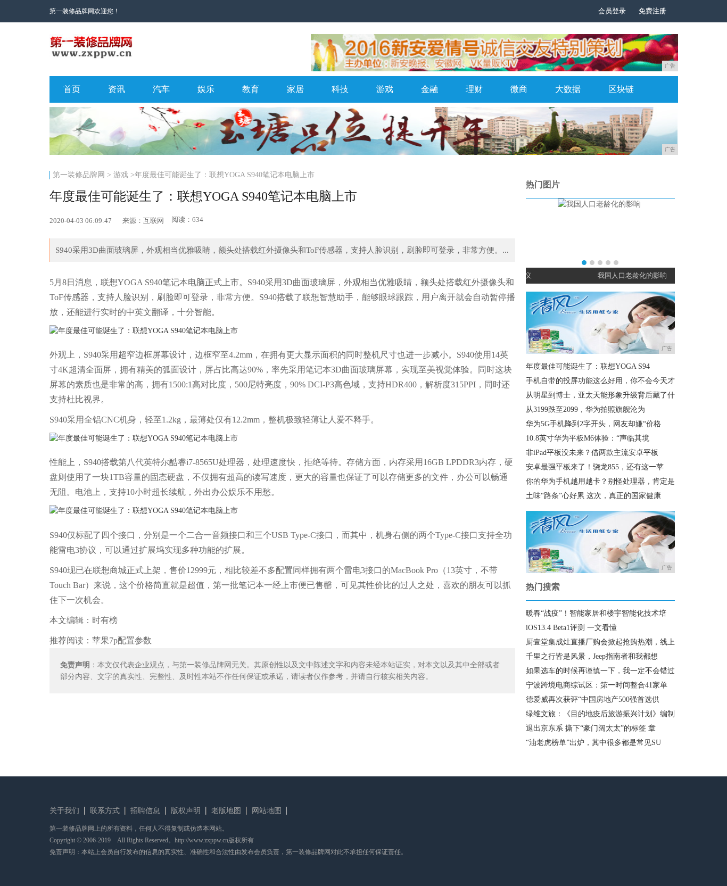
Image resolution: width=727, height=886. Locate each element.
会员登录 (612, 11)
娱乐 (205, 89)
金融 (429, 89)
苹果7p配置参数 (122, 640)
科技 (340, 89)
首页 (71, 89)
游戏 (384, 89)
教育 (250, 89)
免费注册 (652, 11)
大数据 (568, 89)
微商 (518, 89)
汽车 (161, 89)
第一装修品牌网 (79, 175)
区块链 (621, 89)
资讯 (116, 89)
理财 (474, 89)
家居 (295, 89)
